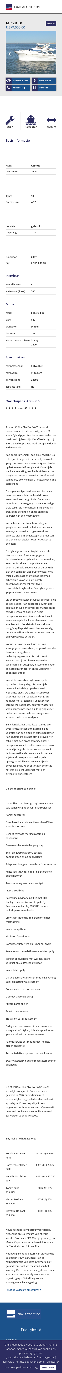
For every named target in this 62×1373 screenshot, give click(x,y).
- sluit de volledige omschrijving (23, 1289)
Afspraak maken (20, 80)
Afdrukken (43, 88)
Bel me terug (19, 88)
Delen (50, 23)
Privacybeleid (31, 1329)
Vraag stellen (45, 80)
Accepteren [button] (48, 1367)
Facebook (11, 1339)
